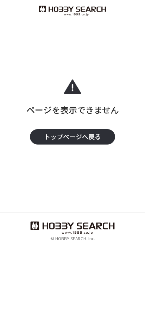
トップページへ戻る (72, 136)
